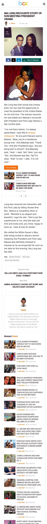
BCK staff (22, 349)
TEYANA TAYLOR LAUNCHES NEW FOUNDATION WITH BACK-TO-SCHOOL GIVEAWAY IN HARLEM (29, 496)
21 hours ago (32, 398)
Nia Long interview (12, 260)
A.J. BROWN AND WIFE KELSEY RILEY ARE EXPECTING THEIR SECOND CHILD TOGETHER (29, 431)
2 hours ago (31, 349)
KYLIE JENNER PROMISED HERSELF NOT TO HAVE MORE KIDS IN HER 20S (28, 175)
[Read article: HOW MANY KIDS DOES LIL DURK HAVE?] (10, 369)
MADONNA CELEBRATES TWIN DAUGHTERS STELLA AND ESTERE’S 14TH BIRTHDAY (29, 470)
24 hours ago (32, 424)
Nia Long (26, 257)
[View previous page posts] (21, 196)
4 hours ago (31, 371)
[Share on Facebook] (8, 60)
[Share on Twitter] (13, 60)
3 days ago (31, 517)
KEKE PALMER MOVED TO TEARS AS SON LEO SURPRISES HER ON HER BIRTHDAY (30, 392)
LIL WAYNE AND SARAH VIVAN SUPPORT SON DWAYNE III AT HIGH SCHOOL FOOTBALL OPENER (29, 510)
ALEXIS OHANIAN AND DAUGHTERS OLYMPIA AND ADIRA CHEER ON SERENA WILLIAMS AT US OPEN (28, 418)
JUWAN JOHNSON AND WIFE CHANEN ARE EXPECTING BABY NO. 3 (29, 458)
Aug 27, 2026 (22, 180)
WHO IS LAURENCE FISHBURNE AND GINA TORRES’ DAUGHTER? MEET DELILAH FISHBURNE (30, 380)
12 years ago (23, 23)
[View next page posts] (25, 196)
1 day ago (30, 436)
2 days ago (31, 463)
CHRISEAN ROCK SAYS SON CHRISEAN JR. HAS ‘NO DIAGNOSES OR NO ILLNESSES (29, 404)
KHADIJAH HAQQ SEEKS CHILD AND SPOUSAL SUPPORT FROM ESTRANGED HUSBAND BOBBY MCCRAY (29, 444)
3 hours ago (31, 361)
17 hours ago (32, 385)
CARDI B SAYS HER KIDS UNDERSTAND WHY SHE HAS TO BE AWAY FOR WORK (28, 185)
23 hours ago (32, 410)
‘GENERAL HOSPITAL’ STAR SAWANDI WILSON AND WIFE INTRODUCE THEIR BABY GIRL (29, 482)
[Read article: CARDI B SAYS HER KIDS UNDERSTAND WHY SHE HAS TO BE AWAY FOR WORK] (9, 186)
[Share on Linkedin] (18, 60)
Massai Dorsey (14, 257)
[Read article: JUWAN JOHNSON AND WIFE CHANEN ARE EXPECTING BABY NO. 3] (10, 458)
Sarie (13, 23)
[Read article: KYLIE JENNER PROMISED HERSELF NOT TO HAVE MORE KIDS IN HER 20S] (9, 175)
